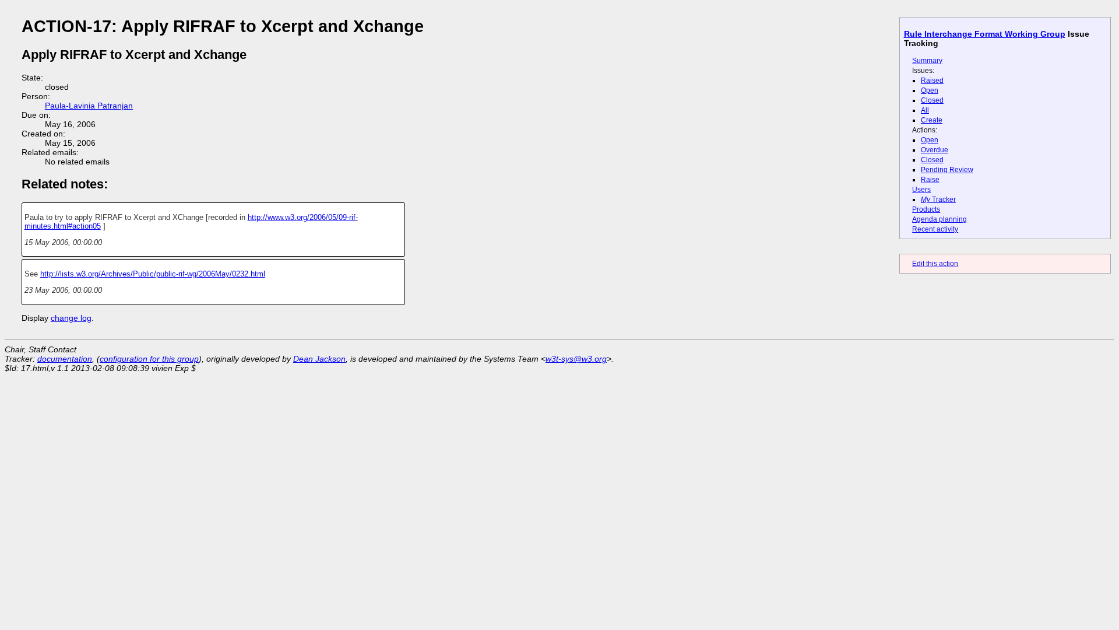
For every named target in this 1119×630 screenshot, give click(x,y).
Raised (932, 80)
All (925, 110)
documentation (64, 358)
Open (929, 90)
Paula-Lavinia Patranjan (89, 105)
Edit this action (935, 264)
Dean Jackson (319, 358)
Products (926, 209)
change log (71, 318)
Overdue (934, 150)
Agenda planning (939, 219)
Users (921, 190)
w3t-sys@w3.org (576, 358)
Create (931, 120)
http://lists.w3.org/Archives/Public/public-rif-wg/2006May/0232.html (152, 274)
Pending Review (947, 170)
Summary (927, 61)
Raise (930, 180)
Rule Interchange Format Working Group (984, 33)
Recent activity (935, 229)
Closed (932, 100)
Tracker (938, 199)
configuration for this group (149, 358)
